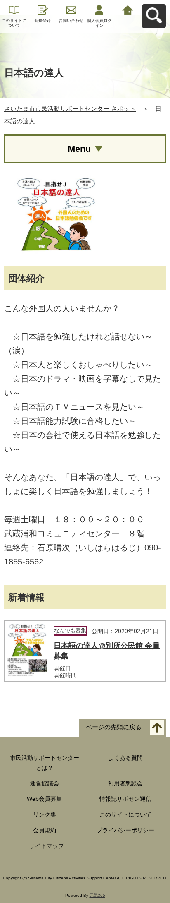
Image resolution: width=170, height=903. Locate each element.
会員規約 (44, 830)
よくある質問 (125, 757)
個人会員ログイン (99, 23)
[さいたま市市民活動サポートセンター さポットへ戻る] (127, 9)
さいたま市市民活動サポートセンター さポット (70, 108)
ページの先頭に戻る (114, 727)
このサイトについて (14, 23)
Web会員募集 (44, 798)
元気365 (97, 895)
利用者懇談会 (125, 783)
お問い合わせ (71, 20)
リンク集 (44, 814)
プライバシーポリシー (125, 830)
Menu (79, 149)
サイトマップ (46, 846)
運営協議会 (44, 783)
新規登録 (42, 20)
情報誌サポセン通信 (125, 798)
